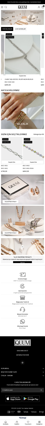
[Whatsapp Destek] (22, 321)
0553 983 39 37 (22, 351)
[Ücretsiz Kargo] (23, 275)
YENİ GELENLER (7, 29)
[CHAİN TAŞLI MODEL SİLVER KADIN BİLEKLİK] (22, 55)
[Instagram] (22, 363)
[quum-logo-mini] (22, 342)
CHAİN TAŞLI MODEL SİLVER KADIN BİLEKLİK (19, 79)
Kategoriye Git (38, 134)
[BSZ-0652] (33, 150)
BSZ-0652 (26, 165)
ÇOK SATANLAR (20, 29)
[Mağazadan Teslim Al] (22, 298)
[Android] (31, 399)
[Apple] (13, 399)
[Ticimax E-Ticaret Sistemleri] (22, 418)
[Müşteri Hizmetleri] (22, 309)
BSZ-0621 (4, 165)
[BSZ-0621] (11, 150)
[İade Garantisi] (22, 286)
